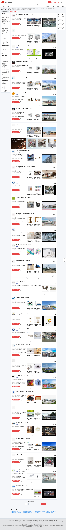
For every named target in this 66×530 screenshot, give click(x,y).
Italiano (36, 521)
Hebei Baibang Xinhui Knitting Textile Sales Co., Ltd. (25, 375)
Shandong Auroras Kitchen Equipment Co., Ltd (24, 14)
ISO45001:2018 (5, 50)
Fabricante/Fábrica (5, 31)
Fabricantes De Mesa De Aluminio (51, 511)
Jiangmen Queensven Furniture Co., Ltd (23, 197)
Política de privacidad (29, 520)
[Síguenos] (54, 520)
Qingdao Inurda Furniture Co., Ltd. (22, 124)
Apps (58, 6)
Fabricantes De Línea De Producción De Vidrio (16, 512)
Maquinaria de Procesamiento (5, 15)
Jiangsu (4, 86)
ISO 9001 (4, 48)
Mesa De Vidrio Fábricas (49, 512)
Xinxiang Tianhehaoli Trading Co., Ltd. (23, 260)
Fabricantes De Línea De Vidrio (15, 511)
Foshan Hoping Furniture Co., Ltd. (22, 92)
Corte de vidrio (14, 276)
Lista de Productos (5, 11)
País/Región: (14, 286)
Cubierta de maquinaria (37, 278)
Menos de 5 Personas (5, 74)
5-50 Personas (5, 71)
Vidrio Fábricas (37, 512)
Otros (3, 52)
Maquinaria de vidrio (32, 276)
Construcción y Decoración (4, 20)
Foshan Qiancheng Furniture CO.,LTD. (23, 328)
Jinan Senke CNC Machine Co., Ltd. (22, 297)
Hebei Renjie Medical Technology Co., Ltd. (23, 181)
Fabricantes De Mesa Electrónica (27, 512)
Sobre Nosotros (11, 520)
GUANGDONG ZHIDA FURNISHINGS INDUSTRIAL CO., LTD (26, 166)
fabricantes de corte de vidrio (27, 4)
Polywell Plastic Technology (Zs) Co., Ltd (23, 469)
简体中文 (12, 521)
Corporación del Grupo (5, 33)
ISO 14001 (4, 49)
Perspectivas (51, 520)
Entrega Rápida (5, 41)
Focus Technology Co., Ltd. (31, 524)
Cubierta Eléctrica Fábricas (15, 513)
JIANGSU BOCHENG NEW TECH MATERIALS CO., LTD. (26, 391)
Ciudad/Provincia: (15, 20)
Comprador (48, 6)
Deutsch (29, 521)
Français (22, 521)
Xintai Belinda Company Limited (22, 422)
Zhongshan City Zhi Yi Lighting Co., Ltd (23, 344)
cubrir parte (21, 276)
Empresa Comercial (5, 29)
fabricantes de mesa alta (43, 4)
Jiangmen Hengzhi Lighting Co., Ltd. (22, 313)
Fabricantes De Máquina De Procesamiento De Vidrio (40, 511)
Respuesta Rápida (6, 39)
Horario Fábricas (25, 513)
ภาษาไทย (56, 521)
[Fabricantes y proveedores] (6, 2)
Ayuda (54, 6)
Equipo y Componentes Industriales (5, 18)
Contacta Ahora (16, 23)
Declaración (16, 520)
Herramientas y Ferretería (6, 22)
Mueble (4, 23)
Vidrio (43, 278)
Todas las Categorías (5, 6)
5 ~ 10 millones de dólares (4, 64)
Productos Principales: (15, 18)
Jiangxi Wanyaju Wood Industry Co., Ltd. (23, 150)
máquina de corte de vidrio (42, 276)
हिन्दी (53, 521)
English (8, 521)
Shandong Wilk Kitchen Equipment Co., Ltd (24, 108)
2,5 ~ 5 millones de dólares (4, 59)
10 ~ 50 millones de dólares (5, 62)
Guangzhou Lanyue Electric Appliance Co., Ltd (24, 30)
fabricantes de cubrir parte (35, 4)
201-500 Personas (5, 75)
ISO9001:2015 (5, 46)
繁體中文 (15, 521)
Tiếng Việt (63, 521)
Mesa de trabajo (50, 276)
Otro (3, 34)
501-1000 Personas (5, 77)
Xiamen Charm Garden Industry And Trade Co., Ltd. (25, 407)
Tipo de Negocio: (14, 154)
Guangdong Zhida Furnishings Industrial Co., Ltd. (25, 213)
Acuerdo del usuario (22, 520)
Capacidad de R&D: (15, 19)
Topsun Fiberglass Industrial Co (21, 360)
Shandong (4, 83)
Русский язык (40, 521)
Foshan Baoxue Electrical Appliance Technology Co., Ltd (26, 77)
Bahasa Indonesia (33, 522)
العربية (47, 521)
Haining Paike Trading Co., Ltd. (21, 485)
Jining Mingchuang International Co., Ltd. (23, 45)
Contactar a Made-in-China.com (37, 520)
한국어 (44, 521)
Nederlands (50, 521)
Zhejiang (4, 84)
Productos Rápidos (45, 520)
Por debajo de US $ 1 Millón (5, 57)
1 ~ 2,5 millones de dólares (4, 66)
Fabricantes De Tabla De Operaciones (28, 511)
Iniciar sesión (63, 2)
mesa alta (26, 276)
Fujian (3, 87)
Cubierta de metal (22, 278)
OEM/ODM (4, 38)
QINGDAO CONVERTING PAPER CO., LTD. (23, 244)
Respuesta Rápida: (15, 83)
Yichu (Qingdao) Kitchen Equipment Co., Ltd (24, 61)
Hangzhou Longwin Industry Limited (22, 454)
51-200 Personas (5, 72)
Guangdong (4, 82)
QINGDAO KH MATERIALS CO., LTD (22, 229)
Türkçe (60, 521)
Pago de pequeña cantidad (5, 43)
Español (25, 521)
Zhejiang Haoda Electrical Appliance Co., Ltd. (24, 438)
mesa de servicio (15, 278)
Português (32, 521)
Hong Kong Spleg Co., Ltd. (20, 281)
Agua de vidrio (29, 278)
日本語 (19, 521)
